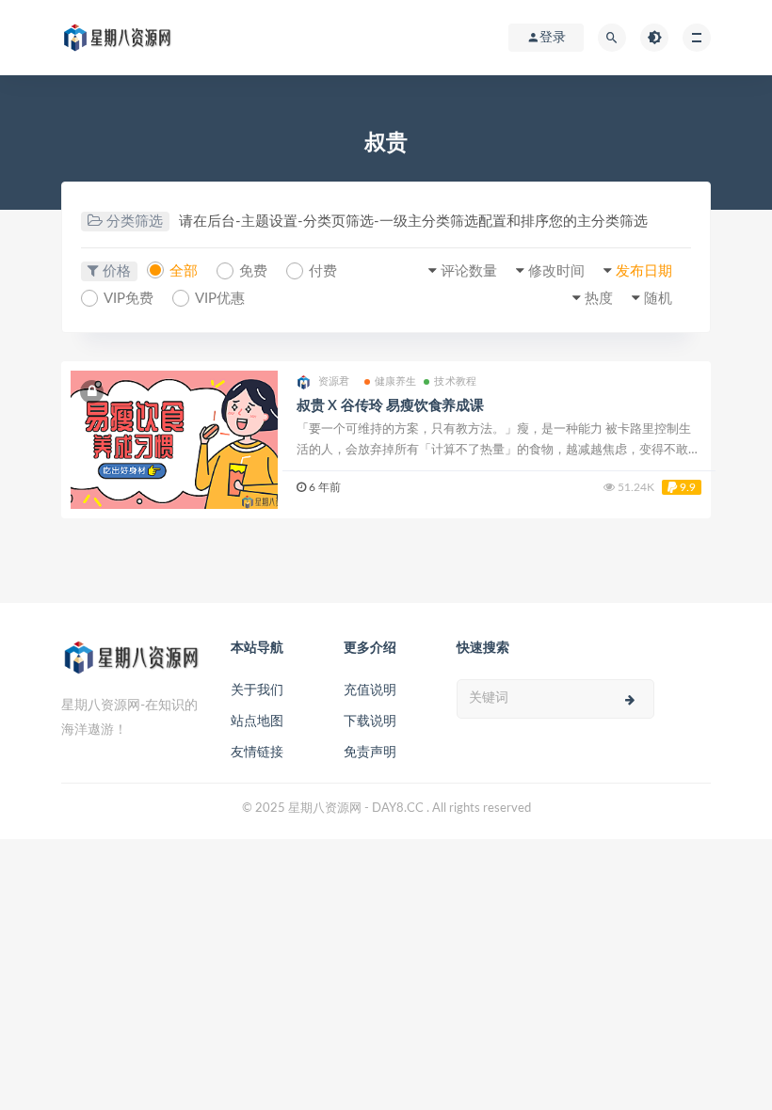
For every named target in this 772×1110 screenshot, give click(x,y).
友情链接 (257, 752)
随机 (658, 299)
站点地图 (257, 721)
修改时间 (556, 271)
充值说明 (370, 690)
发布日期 (644, 271)
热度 (599, 299)
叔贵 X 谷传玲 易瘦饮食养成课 (390, 406)
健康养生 (396, 381)
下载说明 (370, 721)
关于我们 (257, 690)
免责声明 (370, 752)
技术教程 (455, 381)
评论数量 (469, 271)
